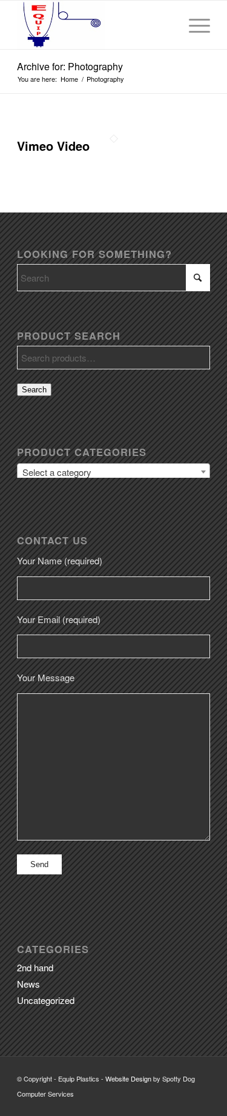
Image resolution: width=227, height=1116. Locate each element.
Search (34, 389)
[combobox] (113, 471)
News (28, 983)
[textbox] (113, 472)
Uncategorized (45, 1000)
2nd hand (35, 967)
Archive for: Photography (70, 66)
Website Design (128, 1078)
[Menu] (193, 25)
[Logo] (94, 25)
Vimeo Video (53, 145)
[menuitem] (193, 25)
